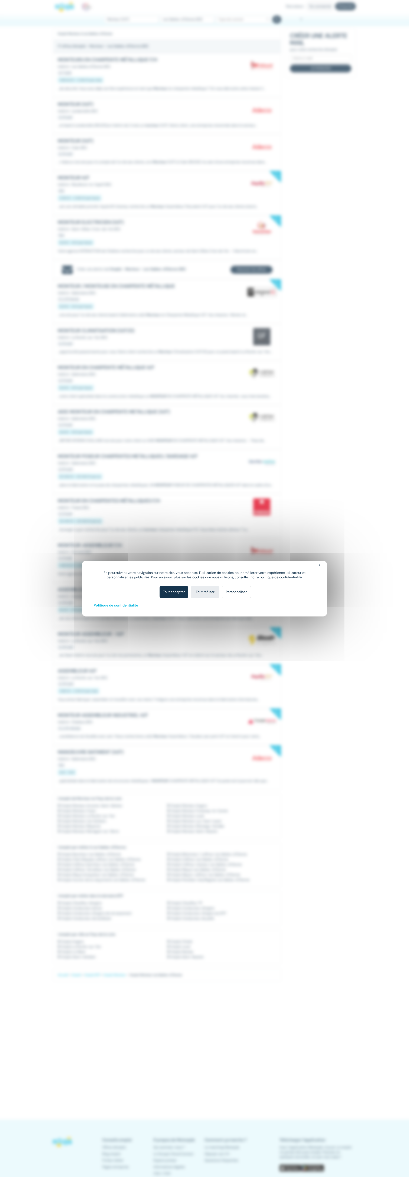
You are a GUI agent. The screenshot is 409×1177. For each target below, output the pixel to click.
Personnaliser (236, 592)
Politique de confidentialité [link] (116, 605)
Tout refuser (205, 592)
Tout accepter (174, 592)
